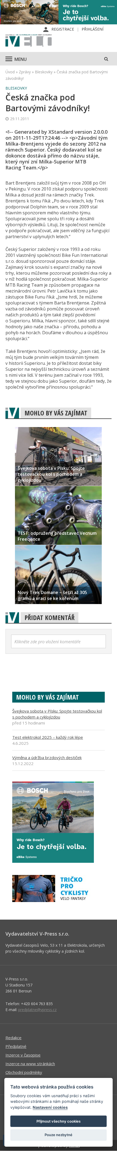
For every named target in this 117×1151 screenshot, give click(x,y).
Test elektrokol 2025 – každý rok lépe (47, 737)
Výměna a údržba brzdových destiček (47, 757)
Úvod (10, 71)
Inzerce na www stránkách (30, 1063)
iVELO (28, 41)
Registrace (62, 29)
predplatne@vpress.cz (37, 1009)
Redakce (13, 1037)
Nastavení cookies (50, 1107)
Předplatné (15, 1046)
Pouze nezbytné (58, 1135)
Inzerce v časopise (23, 1055)
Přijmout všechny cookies (58, 1121)
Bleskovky (44, 71)
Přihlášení (92, 29)
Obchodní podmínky (23, 1072)
